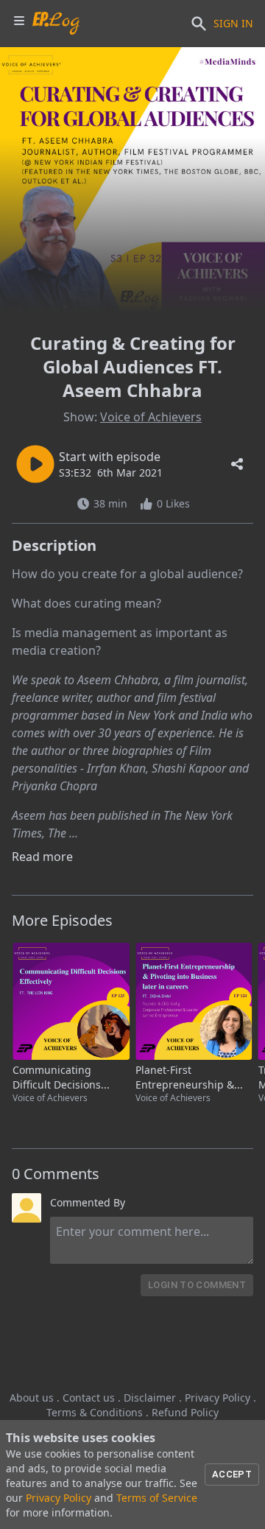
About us (32, 1398)
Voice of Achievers (151, 417)
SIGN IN (233, 23)
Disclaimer (150, 1398)
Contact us (89, 1398)
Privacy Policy (217, 1398)
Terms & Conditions (94, 1412)
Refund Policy (185, 1412)
